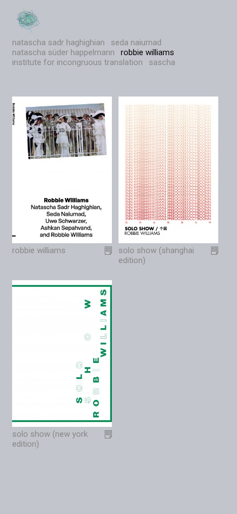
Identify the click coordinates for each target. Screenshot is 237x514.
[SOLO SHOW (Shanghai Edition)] (168, 240)
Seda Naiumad (136, 42)
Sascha (162, 62)
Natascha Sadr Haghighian (58, 42)
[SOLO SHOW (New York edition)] (62, 424)
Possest (28, 20)
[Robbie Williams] (62, 240)
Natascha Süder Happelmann (63, 52)
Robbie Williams (147, 52)
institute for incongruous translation (77, 62)
